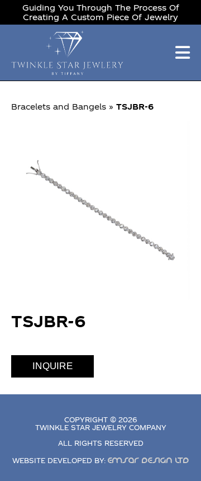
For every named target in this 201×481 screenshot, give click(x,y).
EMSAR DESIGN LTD (148, 460)
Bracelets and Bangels (58, 106)
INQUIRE (52, 366)
